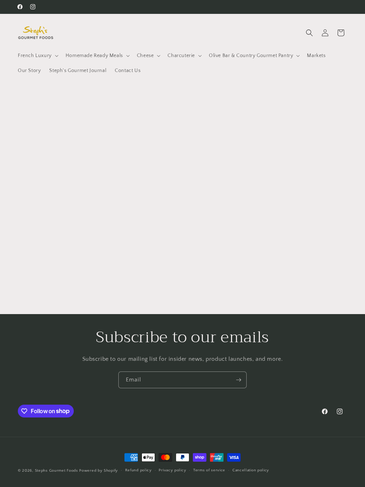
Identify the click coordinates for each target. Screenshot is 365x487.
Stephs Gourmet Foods (56, 470)
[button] (37, 55)
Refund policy (138, 470)
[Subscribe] (238, 379)
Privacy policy (172, 470)
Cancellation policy (250, 470)
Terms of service (209, 470)
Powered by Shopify (98, 470)
